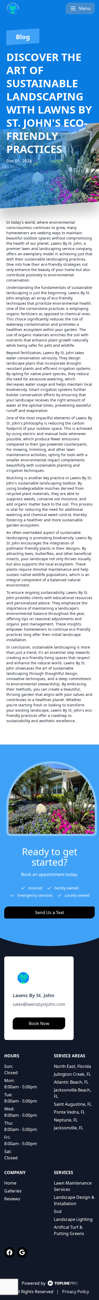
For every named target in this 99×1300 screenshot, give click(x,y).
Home (10, 1183)
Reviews (12, 1199)
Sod (58, 1211)
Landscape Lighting (73, 1219)
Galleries (13, 1191)
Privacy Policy (75, 1291)
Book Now (39, 1023)
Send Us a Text (49, 912)
